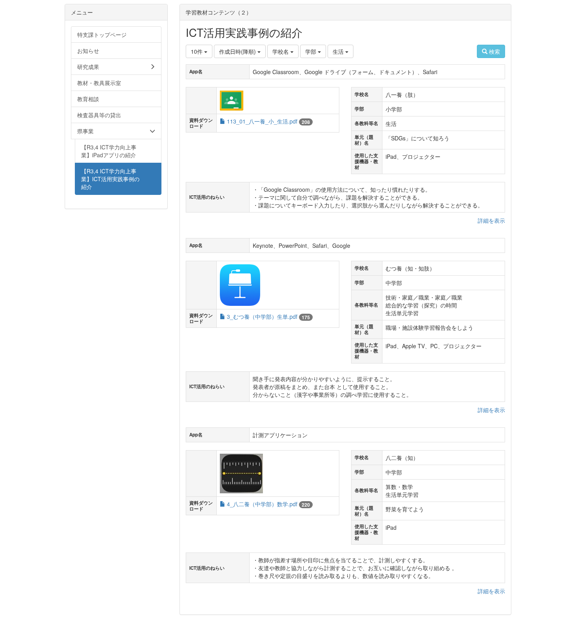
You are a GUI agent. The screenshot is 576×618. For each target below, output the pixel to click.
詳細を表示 (491, 220)
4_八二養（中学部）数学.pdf (262, 504)
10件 (197, 51)
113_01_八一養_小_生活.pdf (262, 121)
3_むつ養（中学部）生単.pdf (262, 316)
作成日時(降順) (238, 51)
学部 (311, 51)
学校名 (281, 51)
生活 (339, 51)
